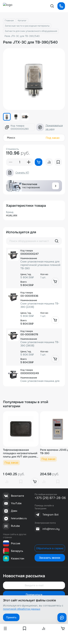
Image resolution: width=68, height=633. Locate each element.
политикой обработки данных (21, 609)
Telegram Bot (50, 514)
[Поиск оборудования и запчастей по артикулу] (56, 241)
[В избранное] (21, 481)
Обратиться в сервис (50, 548)
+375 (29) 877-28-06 (50, 498)
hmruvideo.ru (19, 518)
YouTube (16, 503)
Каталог (22, 20)
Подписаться (34, 594)
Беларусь (17, 551)
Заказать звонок (49, 557)
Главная (9, 20)
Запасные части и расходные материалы (27, 25)
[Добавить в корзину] (55, 281)
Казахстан (17, 558)
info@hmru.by (51, 529)
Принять (11, 617)
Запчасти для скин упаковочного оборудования (31, 31)
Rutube (15, 526)
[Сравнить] (7, 481)
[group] (34, 79)
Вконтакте (17, 495)
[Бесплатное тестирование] (55, 185)
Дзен (14, 511)
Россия (15, 543)
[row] (34, 268)
